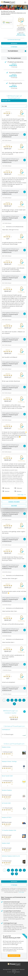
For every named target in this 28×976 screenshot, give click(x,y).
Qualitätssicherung (15, 969)
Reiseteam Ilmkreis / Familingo (9, 761)
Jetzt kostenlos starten (14, 955)
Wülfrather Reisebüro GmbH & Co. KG (11, 856)
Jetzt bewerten (14, 43)
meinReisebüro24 (6, 729)
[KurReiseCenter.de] (7, 22)
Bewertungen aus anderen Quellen (21, 34)
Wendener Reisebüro (7, 790)
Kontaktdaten (13, 51)
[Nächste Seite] (23, 700)
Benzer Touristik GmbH (7, 776)
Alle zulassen (14, 498)
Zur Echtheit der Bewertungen (14, 39)
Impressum (14, 970)
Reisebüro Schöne (6, 747)
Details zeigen (21, 494)
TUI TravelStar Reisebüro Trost (9, 830)
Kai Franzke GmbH (6, 803)
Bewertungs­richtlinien (7, 969)
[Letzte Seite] (14, 703)
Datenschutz (22, 969)
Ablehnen (14, 506)
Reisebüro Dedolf (6, 843)
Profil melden (21, 892)
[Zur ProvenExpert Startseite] (8, 2)
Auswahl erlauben (14, 502)
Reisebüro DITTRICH (6, 817)
